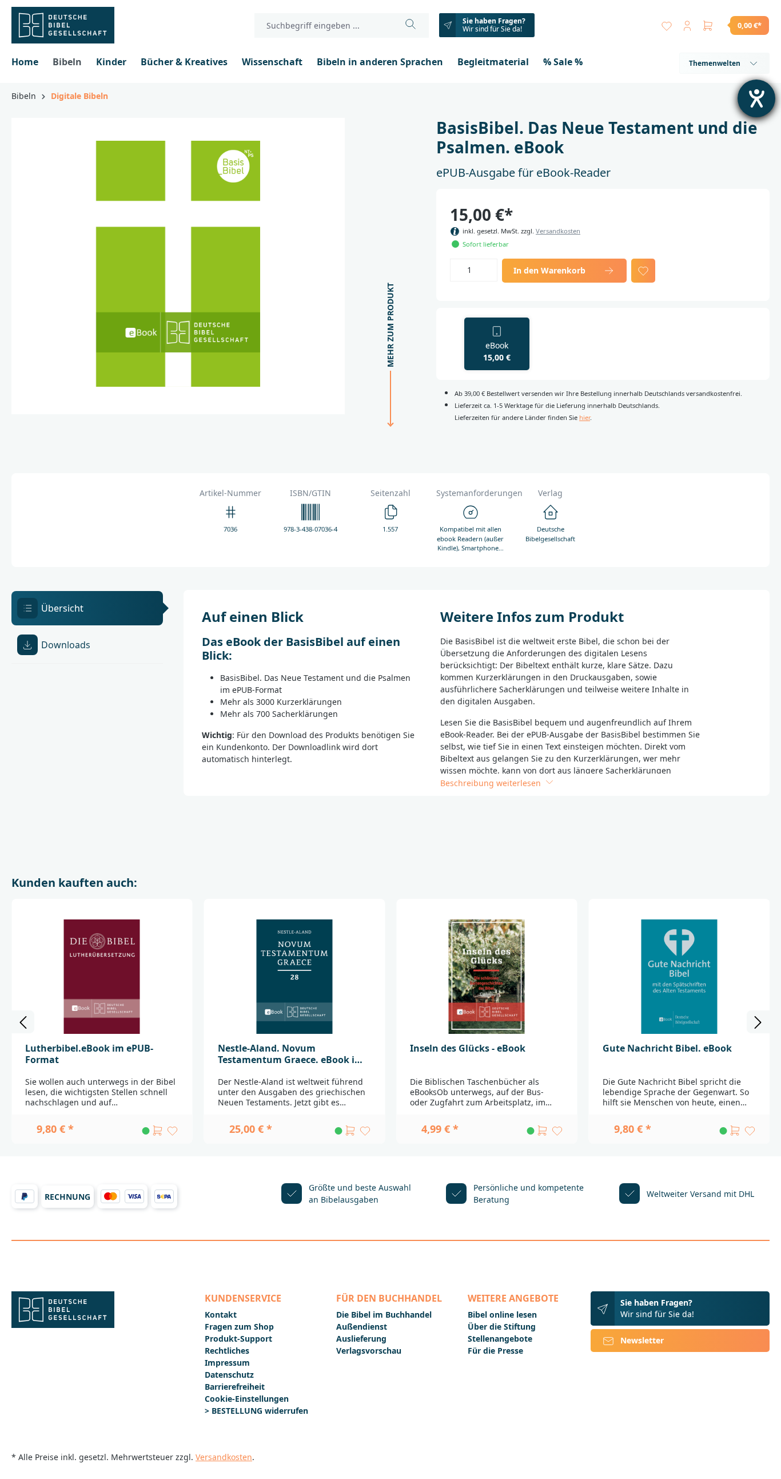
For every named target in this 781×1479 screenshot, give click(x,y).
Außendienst (361, 1326)
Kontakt (221, 1314)
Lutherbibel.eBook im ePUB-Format (89, 1053)
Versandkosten (558, 231)
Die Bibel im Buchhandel (384, 1314)
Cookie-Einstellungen (247, 1398)
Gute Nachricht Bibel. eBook (667, 1048)
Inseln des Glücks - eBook (467, 1048)
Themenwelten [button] (714, 63)
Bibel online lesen (502, 1314)
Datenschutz (229, 1374)
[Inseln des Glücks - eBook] (487, 976)
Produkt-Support (238, 1338)
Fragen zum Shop (239, 1326)
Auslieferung (361, 1338)
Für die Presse (495, 1350)
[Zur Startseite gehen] (68, 25)
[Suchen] (411, 25)
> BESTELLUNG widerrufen (256, 1410)
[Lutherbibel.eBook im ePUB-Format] (102, 976)
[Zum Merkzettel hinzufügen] (643, 270)
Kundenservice (243, 1298)
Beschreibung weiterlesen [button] (491, 783)
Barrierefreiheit (235, 1386)
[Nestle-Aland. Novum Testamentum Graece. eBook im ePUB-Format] (294, 976)
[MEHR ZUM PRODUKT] (387, 435)
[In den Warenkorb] (158, 1130)
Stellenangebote (500, 1338)
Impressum (227, 1362)
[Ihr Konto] (687, 23)
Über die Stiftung (502, 1326)
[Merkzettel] (667, 23)
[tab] (87, 608)
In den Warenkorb (549, 270)
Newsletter (642, 1340)
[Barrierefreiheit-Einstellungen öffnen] (756, 98)
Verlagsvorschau (368, 1350)
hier (584, 417)
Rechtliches (227, 1350)
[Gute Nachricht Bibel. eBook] (679, 976)
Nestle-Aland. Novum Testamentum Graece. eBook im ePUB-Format (291, 1053)
